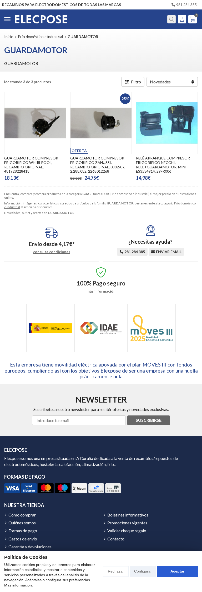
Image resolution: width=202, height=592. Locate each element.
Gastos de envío (22, 538)
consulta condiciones (51, 252)
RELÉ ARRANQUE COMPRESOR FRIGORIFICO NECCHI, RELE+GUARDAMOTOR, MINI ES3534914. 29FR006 (163, 164)
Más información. (18, 585)
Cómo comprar (22, 514)
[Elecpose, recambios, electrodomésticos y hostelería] (41, 19)
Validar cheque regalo (126, 530)
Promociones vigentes (127, 522)
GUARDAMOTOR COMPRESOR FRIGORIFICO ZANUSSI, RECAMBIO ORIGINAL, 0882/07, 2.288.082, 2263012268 (97, 164)
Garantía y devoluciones (30, 546)
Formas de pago (22, 530)
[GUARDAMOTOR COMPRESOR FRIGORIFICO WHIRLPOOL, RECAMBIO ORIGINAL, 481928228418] (35, 123)
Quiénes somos (22, 522)
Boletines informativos (127, 514)
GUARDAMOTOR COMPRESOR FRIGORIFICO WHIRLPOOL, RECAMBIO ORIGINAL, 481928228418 (31, 164)
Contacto (115, 538)
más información (101, 291)
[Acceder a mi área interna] (182, 19)
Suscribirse (148, 420)
